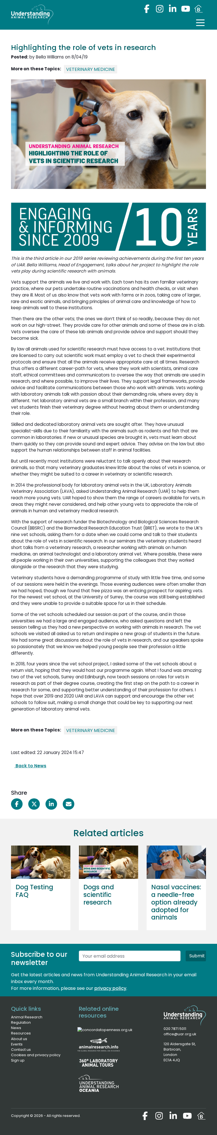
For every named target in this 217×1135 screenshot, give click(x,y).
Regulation (21, 1022)
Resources (21, 1033)
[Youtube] (185, 9)
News (16, 1027)
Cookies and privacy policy (35, 1055)
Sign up (18, 1060)
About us (19, 1038)
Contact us (21, 1049)
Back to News (30, 766)
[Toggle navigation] (200, 22)
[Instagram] (159, 9)
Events (17, 1044)
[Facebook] (146, 9)
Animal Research (26, 1017)
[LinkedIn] (172, 9)
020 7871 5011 (175, 1028)
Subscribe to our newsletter (39, 959)
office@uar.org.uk (180, 1034)
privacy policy (110, 988)
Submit (197, 956)
